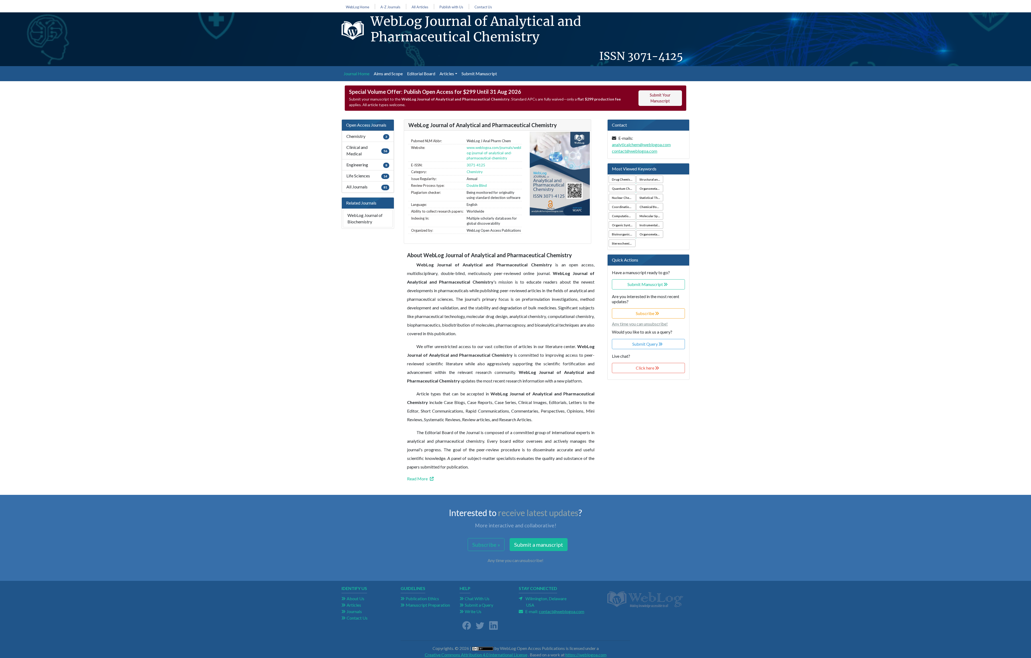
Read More (417, 478)
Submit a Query (479, 604)
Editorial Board (421, 73)
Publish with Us (451, 7)
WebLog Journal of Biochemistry (365, 218)
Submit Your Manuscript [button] (660, 98)
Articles (354, 604)
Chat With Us (477, 598)
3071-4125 (655, 56)
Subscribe (645, 313)
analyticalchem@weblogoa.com (641, 144)
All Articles (420, 7)
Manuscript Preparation (428, 604)
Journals (354, 611)
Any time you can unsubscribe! (640, 323)
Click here (645, 367)
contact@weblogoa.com (634, 150)
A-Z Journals (390, 7)
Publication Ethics (422, 598)
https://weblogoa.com (586, 654)
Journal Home (358, 73)
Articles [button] (447, 73)
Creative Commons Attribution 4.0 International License (476, 654)
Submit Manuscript (479, 73)
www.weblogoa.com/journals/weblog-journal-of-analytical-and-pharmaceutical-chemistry (494, 152)
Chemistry (475, 172)
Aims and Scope (388, 73)
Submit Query (645, 343)
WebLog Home (357, 7)
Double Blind (477, 185)
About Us (355, 598)
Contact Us (483, 7)
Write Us (473, 611)
